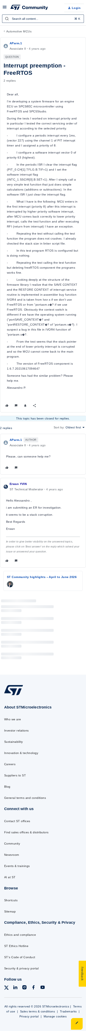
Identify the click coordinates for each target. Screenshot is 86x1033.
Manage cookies (55, 1016)
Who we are (12, 719)
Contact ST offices (17, 821)
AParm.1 (16, 43)
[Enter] (7, 19)
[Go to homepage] (13, 695)
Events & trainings (17, 866)
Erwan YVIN (18, 484)
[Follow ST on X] (6, 988)
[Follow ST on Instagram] (24, 988)
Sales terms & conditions (37, 1011)
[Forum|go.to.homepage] (29, 8)
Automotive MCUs (19, 31)
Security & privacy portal (21, 968)
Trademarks (68, 1011)
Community (12, 843)
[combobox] (43, 19)
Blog (7, 786)
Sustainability (13, 741)
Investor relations (16, 730)
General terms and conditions (25, 797)
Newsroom (11, 854)
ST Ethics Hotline (16, 946)
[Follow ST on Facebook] (33, 988)
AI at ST (10, 877)
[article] (43, 454)
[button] (4, 8)
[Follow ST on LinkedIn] (15, 988)
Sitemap (10, 911)
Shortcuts (11, 900)
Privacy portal (29, 1016)
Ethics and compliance (20, 934)
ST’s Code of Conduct (19, 957)
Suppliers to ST (15, 775)
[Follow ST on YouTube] (42, 988)
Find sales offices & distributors (26, 832)
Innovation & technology (21, 753)
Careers (9, 764)
